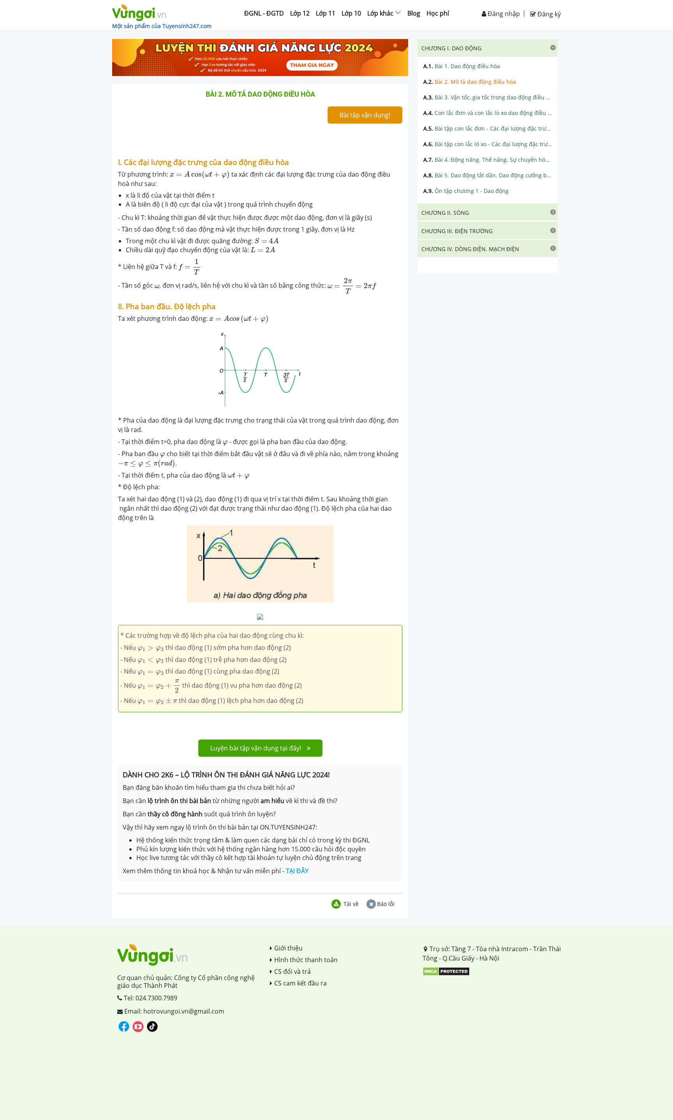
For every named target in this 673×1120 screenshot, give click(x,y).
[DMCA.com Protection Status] (446, 971)
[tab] (488, 47)
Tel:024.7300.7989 (149, 998)
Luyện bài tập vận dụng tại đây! (255, 748)
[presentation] (200, 174)
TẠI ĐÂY (297, 871)
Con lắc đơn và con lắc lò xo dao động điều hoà (487, 113)
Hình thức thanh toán (306, 959)
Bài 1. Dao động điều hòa (461, 66)
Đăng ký (548, 14)
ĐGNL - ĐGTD (264, 13)
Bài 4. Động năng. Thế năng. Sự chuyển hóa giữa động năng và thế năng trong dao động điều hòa (487, 159)
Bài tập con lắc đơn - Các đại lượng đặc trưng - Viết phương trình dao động (487, 128)
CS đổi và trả (292, 971)
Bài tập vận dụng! (365, 115)
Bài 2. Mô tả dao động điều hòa (469, 81)
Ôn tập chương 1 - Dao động (466, 191)
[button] (488, 47)
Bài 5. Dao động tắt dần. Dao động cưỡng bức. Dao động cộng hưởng (487, 175)
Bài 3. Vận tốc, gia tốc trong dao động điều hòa (487, 97)
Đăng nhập (503, 14)
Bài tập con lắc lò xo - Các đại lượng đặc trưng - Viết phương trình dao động (487, 144)
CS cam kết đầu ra (300, 983)
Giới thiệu (288, 948)
